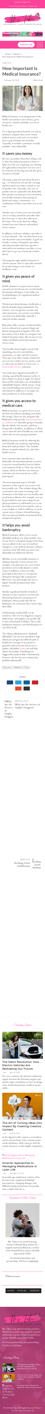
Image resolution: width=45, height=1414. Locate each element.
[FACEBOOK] (10, 682)
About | (12, 6)
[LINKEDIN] (27, 682)
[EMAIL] (27, 688)
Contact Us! (26, 45)
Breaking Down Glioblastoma (22, 863)
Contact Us (29, 1410)
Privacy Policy (17, 1410)
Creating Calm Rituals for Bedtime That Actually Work (29, 1386)
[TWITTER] (18, 682)
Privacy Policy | (21, 6)
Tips (27, 667)
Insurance (7, 667)
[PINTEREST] (35, 682)
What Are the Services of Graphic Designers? (27, 704)
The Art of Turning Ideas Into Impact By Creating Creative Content (22, 1126)
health (22, 648)
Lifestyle (6, 63)
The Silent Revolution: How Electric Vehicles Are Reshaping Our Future (20, 1065)
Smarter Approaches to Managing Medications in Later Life (19, 1166)
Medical (18, 667)
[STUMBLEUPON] (18, 688)
